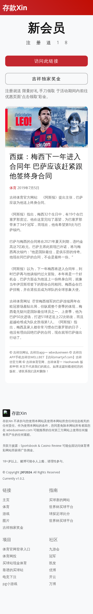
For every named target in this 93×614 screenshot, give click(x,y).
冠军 (52, 556)
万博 (52, 583)
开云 (52, 576)
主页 (6, 499)
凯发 (52, 563)
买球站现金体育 (15, 563)
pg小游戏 (10, 583)
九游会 (54, 549)
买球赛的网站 (59, 499)
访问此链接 (46, 61)
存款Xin (15, 7)
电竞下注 (9, 576)
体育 (13, 187)
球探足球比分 (59, 513)
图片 (6, 520)
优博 (52, 569)
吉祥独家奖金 (46, 79)
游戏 (6, 513)
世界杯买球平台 (61, 506)
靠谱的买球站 (13, 569)
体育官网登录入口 (16, 549)
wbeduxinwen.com (19, 430)
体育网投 (9, 556)
